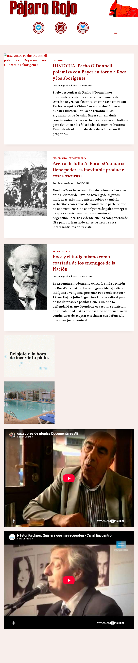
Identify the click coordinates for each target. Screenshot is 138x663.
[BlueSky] (83, 28)
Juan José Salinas (67, 85)
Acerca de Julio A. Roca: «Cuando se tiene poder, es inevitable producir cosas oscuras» (89, 170)
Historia (58, 60)
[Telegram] (38, 28)
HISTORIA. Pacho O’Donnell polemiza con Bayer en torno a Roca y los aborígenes (90, 72)
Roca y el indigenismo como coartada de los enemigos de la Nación (84, 263)
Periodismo (60, 158)
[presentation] (25, 86)
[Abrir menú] (116, 32)
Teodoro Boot (66, 183)
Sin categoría (77, 158)
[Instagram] (60, 28)
